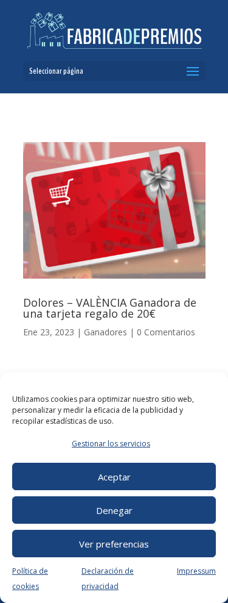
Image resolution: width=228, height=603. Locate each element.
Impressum (196, 571)
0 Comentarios (166, 332)
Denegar (114, 510)
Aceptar (114, 477)
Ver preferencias (114, 544)
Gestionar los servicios (111, 443)
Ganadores (105, 332)
